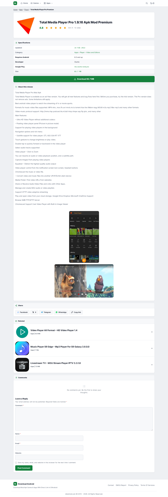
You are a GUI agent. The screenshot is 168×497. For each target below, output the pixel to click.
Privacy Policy (133, 485)
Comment (19, 405)
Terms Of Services (148, 485)
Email (17, 443)
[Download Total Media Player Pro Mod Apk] (84, 281)
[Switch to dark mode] (152, 3)
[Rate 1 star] (47, 28)
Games (36, 3)
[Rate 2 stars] (51, 28)
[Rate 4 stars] (60, 28)
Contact (111, 485)
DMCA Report (121, 485)
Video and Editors (93, 52)
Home (25, 3)
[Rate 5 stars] (65, 28)
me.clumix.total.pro (81, 67)
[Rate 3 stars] (56, 28)
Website (18, 453)
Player (26, 9)
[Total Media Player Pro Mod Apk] (84, 237)
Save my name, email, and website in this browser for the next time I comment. (47, 462)
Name (18, 434)
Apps (48, 3)
